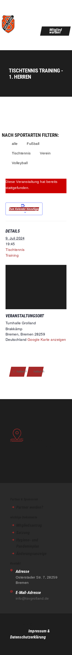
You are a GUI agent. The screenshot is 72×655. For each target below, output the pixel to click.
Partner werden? (29, 507)
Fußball (33, 144)
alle (15, 144)
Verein (45, 153)
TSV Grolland (19, 625)
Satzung (23, 532)
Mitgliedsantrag (29, 525)
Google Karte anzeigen (47, 339)
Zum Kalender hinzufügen (24, 209)
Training (12, 255)
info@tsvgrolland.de (32, 598)
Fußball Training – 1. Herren (21, 371)
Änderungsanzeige (31, 553)
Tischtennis (21, 153)
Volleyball (20, 163)
